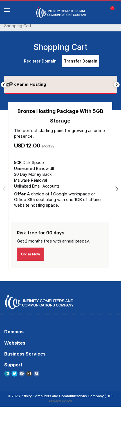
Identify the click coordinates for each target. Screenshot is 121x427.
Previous (3, 84)
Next (117, 84)
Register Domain (40, 61)
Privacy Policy (60, 401)
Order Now (30, 254)
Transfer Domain (80, 61)
